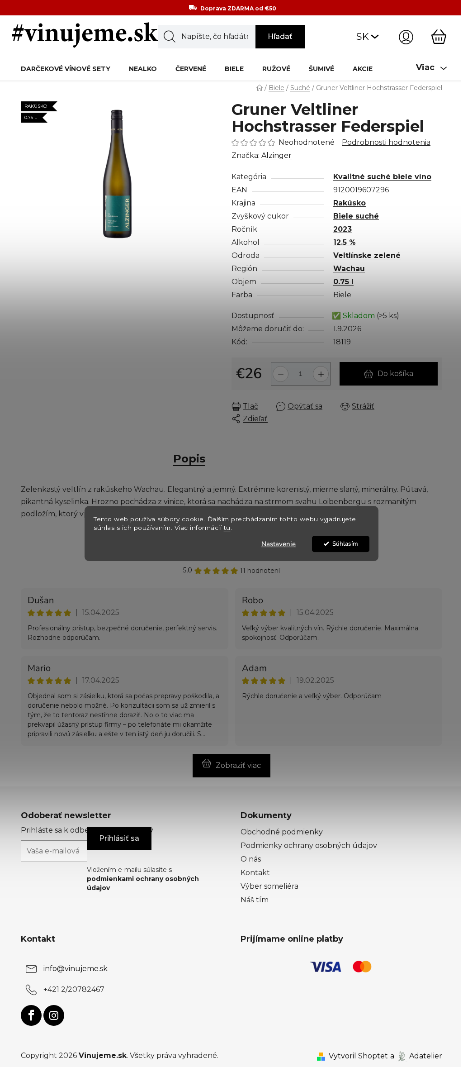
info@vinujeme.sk (75, 968)
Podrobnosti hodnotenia (386, 142)
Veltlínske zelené (367, 255)
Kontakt (255, 872)
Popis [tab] (189, 458)
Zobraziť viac (238, 765)
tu (227, 527)
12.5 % (344, 242)
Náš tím (255, 900)
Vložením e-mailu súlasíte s (143, 879)
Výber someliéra (269, 886)
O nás (251, 859)
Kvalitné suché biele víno (382, 176)
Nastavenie (278, 543)
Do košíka (395, 373)
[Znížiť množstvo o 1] (279, 370)
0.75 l (343, 281)
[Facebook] (31, 1015)
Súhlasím (345, 543)
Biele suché (356, 216)
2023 (342, 229)
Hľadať (280, 36)
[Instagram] (53, 1015)
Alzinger (276, 155)
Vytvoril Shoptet (358, 1056)
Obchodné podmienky (282, 832)
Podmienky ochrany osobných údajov (309, 845)
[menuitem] (65, 68)
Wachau (349, 268)
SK (362, 36)
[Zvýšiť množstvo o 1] (322, 370)
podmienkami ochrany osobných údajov (143, 883)
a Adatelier (416, 1056)
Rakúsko (349, 203)
